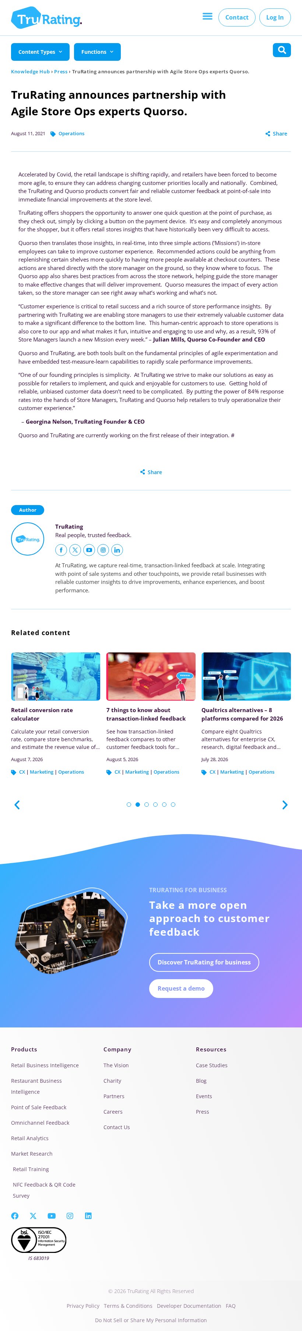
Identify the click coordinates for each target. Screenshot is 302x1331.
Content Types (36, 51)
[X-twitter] (33, 1216)
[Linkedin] (88, 1216)
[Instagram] (70, 1216)
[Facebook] (14, 1216)
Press (60, 71)
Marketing (41, 771)
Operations (71, 133)
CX (22, 771)
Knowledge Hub (30, 71)
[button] (207, 16)
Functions (93, 51)
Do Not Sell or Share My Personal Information (151, 1320)
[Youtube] (51, 1216)
